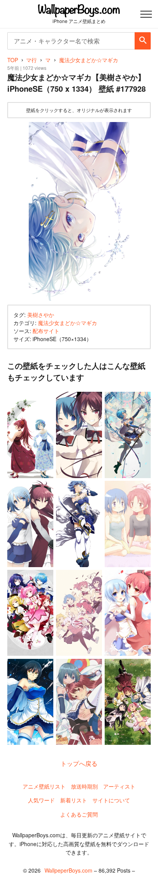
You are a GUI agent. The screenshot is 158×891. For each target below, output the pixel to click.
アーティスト (119, 786)
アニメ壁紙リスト (44, 786)
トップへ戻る (79, 763)
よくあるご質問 (79, 814)
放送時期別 (84, 786)
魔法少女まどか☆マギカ (67, 323)
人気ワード (41, 800)
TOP (12, 60)
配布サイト (46, 331)
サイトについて (111, 800)
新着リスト (73, 800)
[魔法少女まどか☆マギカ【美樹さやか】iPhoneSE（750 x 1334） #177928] (79, 211)
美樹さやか (40, 314)
